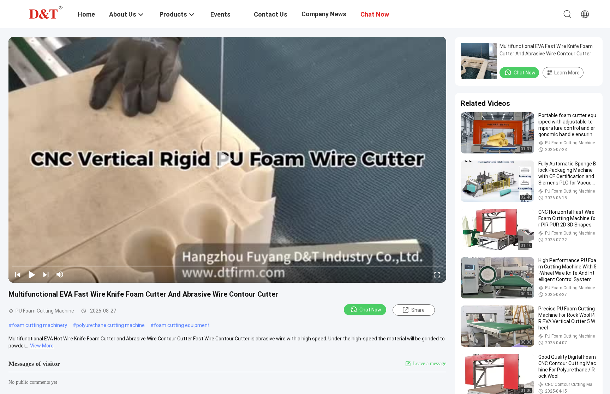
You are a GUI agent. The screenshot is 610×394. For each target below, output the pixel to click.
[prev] (18, 274)
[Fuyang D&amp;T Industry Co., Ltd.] (44, 11)
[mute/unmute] (60, 274)
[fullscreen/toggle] (437, 274)
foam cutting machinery (39, 325)
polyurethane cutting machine (110, 325)
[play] (227, 160)
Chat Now (370, 310)
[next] (46, 274)
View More (42, 345)
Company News (323, 14)
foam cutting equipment (182, 325)
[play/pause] (32, 274)
